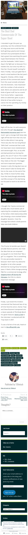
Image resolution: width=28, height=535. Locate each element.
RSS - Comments (9, 461)
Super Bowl (17, 360)
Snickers (20, 358)
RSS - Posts (8, 459)
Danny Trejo (15, 353)
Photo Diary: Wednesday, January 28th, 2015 (20, 397)
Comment (21, 422)
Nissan (20, 355)
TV (3, 350)
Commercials (6, 348)
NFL (14, 355)
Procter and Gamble (8, 358)
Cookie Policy (10, 528)
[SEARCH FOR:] (14, 433)
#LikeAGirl (6, 353)
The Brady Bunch (7, 365)
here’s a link (19, 315)
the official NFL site (13, 327)
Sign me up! (9, 492)
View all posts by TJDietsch (8, 388)
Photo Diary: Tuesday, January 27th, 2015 (6, 397)
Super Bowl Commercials (10, 363)
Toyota (17, 365)
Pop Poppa (14, 7)
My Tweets (7, 447)
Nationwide (6, 355)
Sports (24, 348)
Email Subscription (8, 470)
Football (16, 348)
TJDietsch (15, 28)
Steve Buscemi (7, 360)
